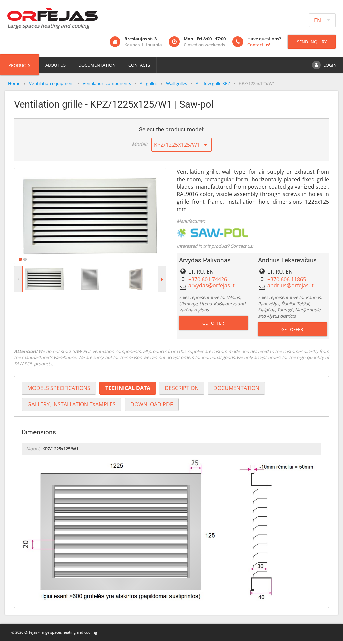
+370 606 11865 (286, 279)
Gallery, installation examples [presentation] (71, 404)
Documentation (97, 65)
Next (176, 216)
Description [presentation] (182, 388)
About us (55, 65)
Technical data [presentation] (127, 388)
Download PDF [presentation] (151, 404)
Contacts (139, 65)
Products (19, 65)
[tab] (59, 388)
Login (330, 65)
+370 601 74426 (207, 279)
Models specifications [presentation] (58, 388)
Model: (139, 144)
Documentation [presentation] (236, 388)
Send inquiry (312, 42)
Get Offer (213, 323)
